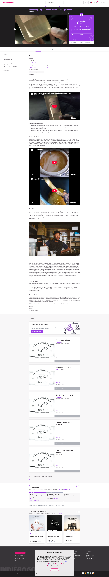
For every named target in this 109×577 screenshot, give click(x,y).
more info (31, 62)
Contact (74, 553)
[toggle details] (44, 543)
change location (60, 6)
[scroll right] (67, 29)
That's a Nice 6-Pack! (8, 64)
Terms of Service (25, 573)
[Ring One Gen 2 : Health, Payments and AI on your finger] (54, 523)
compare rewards (36, 331)
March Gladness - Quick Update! (80, 42)
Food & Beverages (33, 67)
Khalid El (32, 11)
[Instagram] (21, 558)
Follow (81, 34)
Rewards (4, 56)
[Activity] (96, 2)
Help (60, 489)
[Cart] (94, 2)
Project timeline (6, 70)
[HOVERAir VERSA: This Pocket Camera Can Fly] (37, 523)
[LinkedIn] (23, 558)
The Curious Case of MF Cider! (10, 66)
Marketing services (90, 555)
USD (85, 2)
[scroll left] (15, 29)
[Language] (91, 2)
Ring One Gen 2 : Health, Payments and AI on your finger (54, 536)
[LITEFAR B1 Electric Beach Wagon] (72, 523)
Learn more (55, 498)
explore (60, 513)
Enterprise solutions (90, 558)
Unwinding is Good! (8, 59)
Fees (87, 553)
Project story (5, 54)
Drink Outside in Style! (8, 63)
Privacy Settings (33, 573)
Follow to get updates (34, 500)
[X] (17, 558)
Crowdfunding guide (67, 489)
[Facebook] (15, 558)
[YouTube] (19, 558)
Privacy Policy (18, 573)
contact (35, 62)
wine (48, 67)
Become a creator (90, 556)
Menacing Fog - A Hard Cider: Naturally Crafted (50, 9)
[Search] (47, 2)
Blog (74, 556)
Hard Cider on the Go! (8, 61)
